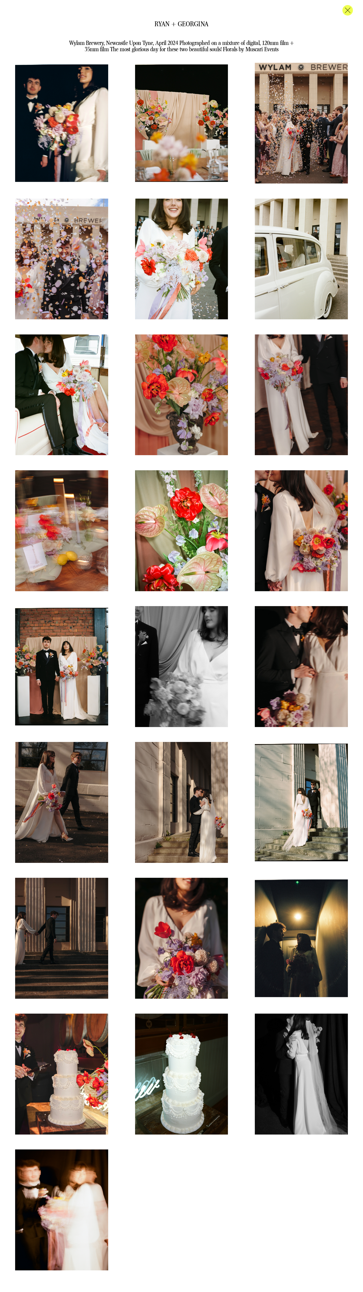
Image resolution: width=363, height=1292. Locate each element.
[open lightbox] (61, 123)
